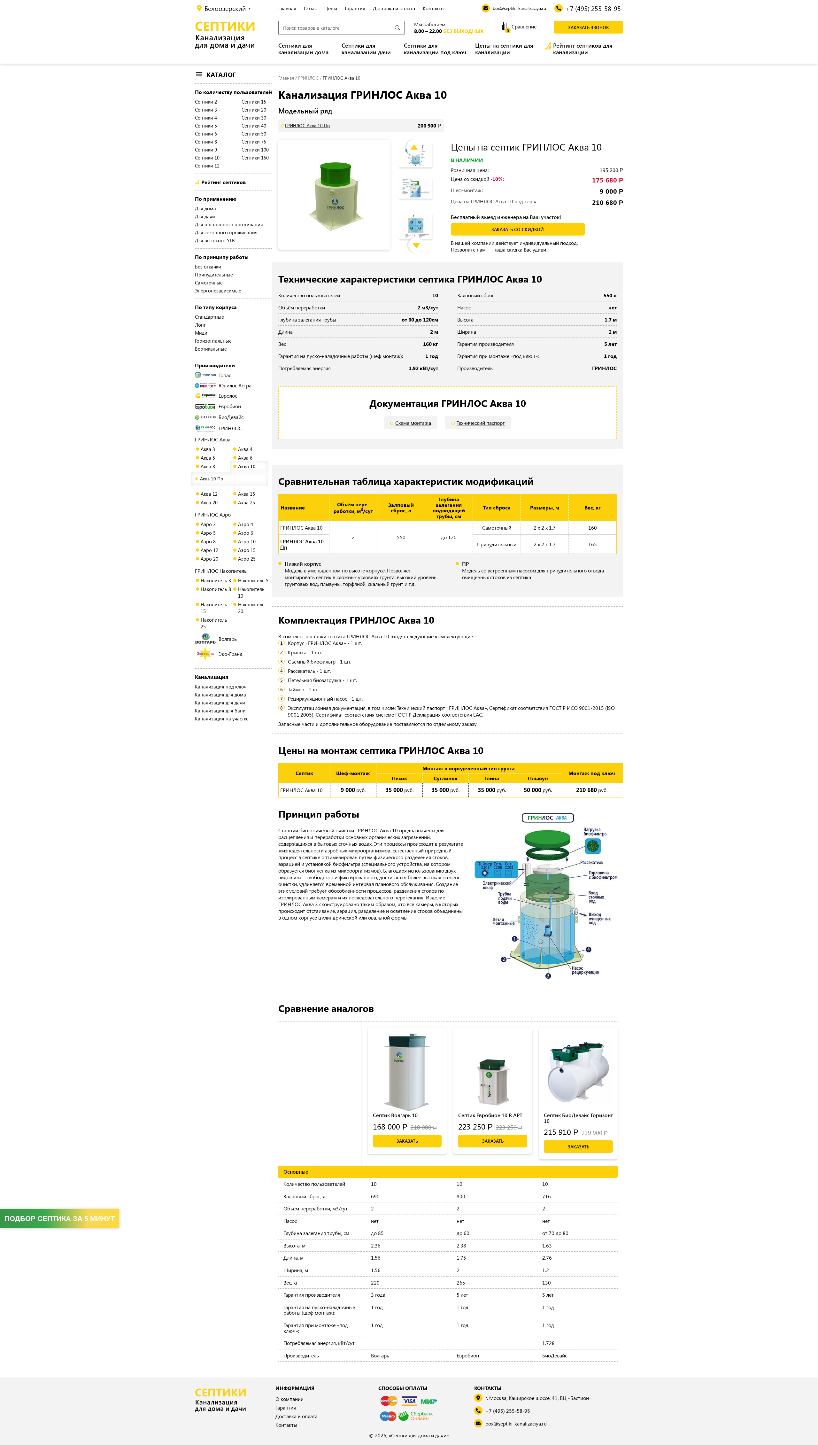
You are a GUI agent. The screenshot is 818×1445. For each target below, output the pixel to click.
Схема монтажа (413, 422)
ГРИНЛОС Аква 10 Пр (307, 125)
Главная (287, 8)
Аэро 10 (247, 541)
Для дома (205, 208)
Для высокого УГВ (215, 240)
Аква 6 (245, 457)
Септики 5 (206, 125)
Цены (330, 8)
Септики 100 (255, 149)
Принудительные (214, 274)
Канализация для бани (220, 710)
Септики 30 (254, 117)
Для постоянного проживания (229, 224)
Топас (225, 375)
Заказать (407, 1141)
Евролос (228, 395)
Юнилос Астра (235, 385)
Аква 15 (246, 494)
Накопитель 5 (253, 580)
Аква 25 (246, 502)
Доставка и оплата (394, 8)
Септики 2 (206, 101)
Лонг (200, 325)
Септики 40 (254, 125)
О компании (289, 1398)
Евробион (230, 406)
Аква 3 (208, 449)
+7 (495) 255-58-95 (507, 1410)
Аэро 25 (247, 558)
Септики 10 (207, 157)
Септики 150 (255, 157)
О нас (310, 8)
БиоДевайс (231, 417)
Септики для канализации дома (303, 49)
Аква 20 (209, 502)
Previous (419, 141)
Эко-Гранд (231, 653)
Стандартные (209, 317)
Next (421, 239)
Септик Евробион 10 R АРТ (490, 1115)
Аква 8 (208, 466)
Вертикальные (211, 349)
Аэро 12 (209, 550)
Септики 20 (254, 109)
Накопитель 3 (216, 580)
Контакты (433, 8)
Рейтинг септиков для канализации (583, 49)
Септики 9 (206, 149)
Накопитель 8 (216, 589)
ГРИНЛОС (230, 428)
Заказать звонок (588, 27)
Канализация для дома (220, 694)
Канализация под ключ (220, 686)
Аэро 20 (209, 558)
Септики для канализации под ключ (435, 49)
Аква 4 (245, 449)
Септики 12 (207, 165)
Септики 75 (254, 141)
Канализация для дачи (220, 702)
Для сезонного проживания (226, 232)
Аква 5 (208, 457)
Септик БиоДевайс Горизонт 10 (578, 1118)
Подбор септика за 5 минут (59, 1219)
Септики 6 (206, 133)
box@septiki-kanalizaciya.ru (516, 1423)
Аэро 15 (247, 550)
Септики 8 (206, 141)
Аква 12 (209, 494)
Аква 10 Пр (211, 479)
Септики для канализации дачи (366, 49)
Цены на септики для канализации (504, 49)
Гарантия (355, 8)
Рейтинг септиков (223, 182)
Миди (201, 333)
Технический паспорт (481, 422)
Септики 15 (254, 101)
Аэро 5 (208, 533)
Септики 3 (206, 109)
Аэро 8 (208, 541)
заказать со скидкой (517, 229)
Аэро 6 (245, 533)
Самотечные (209, 282)
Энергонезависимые (218, 290)
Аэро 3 (208, 524)
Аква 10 (246, 466)
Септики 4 (206, 117)
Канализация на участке (222, 718)
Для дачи (205, 216)
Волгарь (228, 638)
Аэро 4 (245, 524)
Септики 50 (254, 133)
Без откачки (208, 266)
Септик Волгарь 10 (395, 1115)
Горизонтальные (213, 341)
